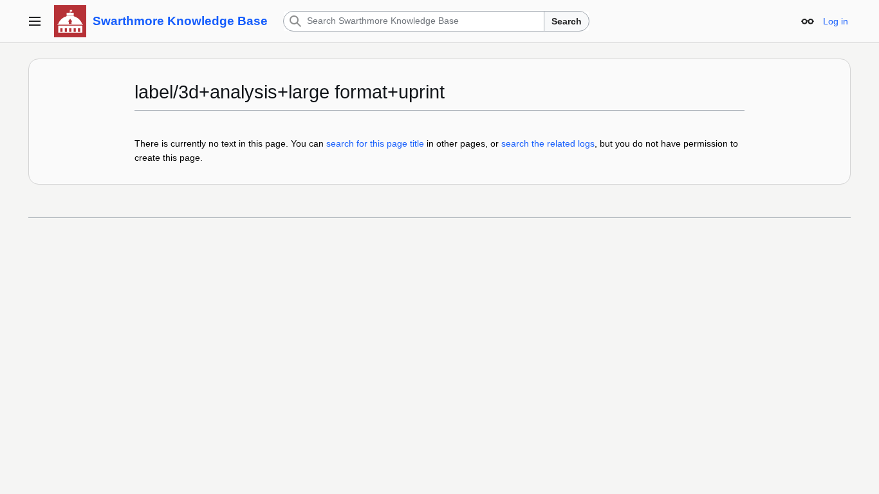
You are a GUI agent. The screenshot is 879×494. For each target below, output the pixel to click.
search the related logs (548, 143)
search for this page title (375, 143)
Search (566, 21)
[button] (34, 21)
